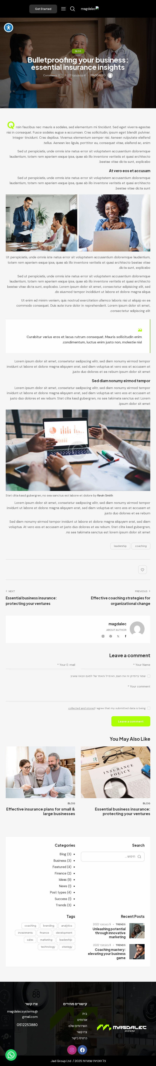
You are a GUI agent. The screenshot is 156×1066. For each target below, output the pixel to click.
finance (44, 932)
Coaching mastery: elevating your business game (107, 954)
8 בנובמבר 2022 (102, 945)
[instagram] (103, 636)
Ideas (63, 879)
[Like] (143, 569)
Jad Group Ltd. (60, 1061)
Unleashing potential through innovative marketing (109, 933)
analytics (66, 925)
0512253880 (27, 1024)
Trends (61, 905)
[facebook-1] (126, 636)
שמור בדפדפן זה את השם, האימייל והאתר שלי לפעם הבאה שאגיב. (108, 676)
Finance (60, 873)
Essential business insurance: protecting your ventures (122, 811)
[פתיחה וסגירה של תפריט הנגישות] (8, 27)
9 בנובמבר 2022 (102, 924)
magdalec (118, 623)
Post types (58, 892)
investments (25, 932)
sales (30, 939)
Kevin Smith (105, 495)
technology (48, 946)
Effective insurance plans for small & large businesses (40, 811)
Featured (59, 867)
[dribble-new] (111, 636)
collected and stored (81, 708)
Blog (78, 51)
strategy (67, 946)
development (64, 932)
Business (59, 860)
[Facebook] (82, 1050)
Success (61, 899)
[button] (63, 8)
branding (48, 925)
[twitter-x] (118, 636)
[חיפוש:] (113, 856)
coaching (141, 545)
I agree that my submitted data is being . (107, 708)
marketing (46, 939)
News (63, 886)
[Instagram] (72, 1050)
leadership (120, 545)
